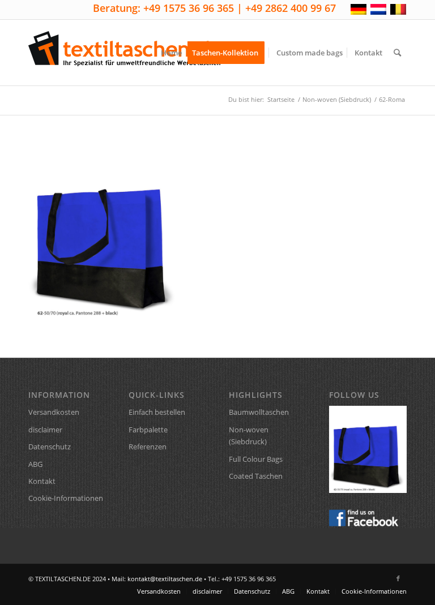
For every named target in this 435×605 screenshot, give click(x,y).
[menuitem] (171, 52)
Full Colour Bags (256, 459)
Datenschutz (49, 446)
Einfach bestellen (157, 412)
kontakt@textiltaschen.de (164, 578)
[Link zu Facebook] (398, 578)
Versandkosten (53, 412)
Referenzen (148, 446)
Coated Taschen (256, 476)
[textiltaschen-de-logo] (124, 52)
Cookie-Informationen (65, 498)
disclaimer (45, 429)
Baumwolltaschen (259, 412)
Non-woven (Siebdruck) (248, 435)
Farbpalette (148, 429)
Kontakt (42, 481)
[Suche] (397, 52)
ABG (35, 464)
